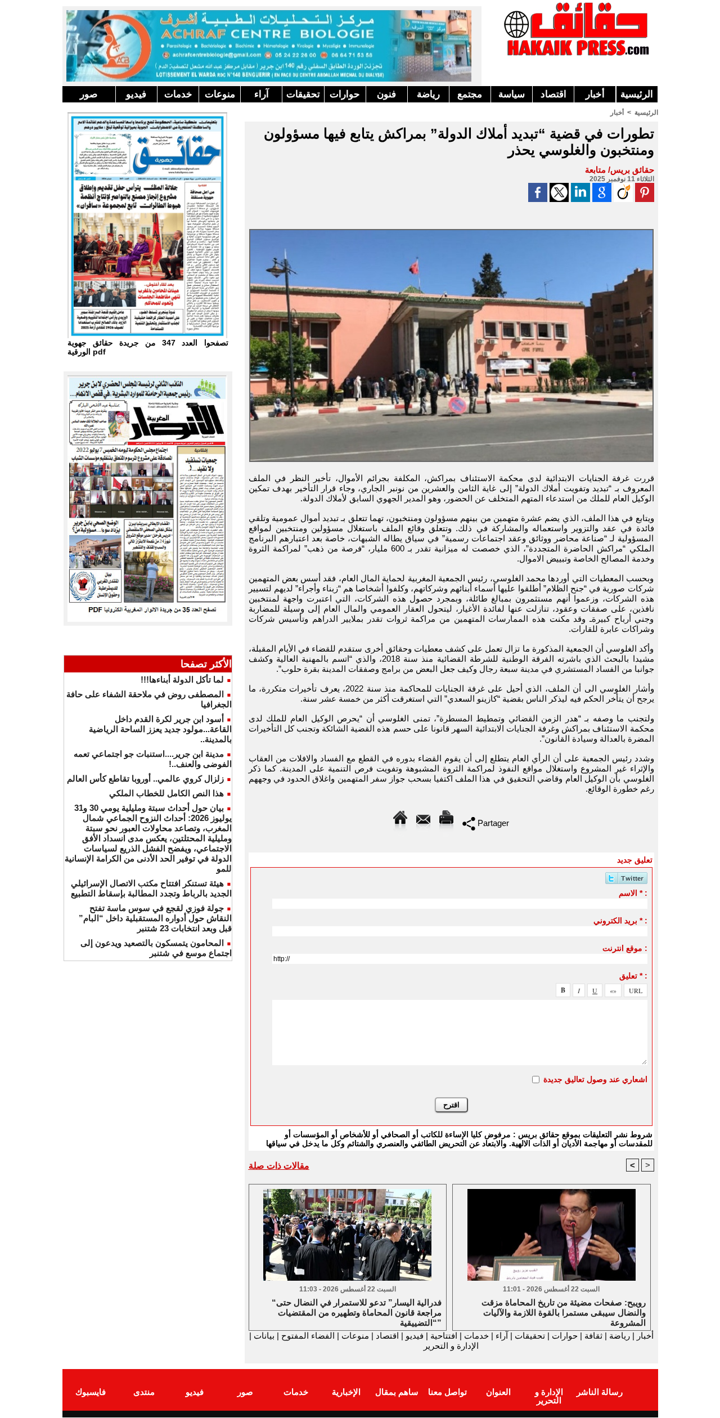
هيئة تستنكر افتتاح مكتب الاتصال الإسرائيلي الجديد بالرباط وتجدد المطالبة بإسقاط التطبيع (151, 888)
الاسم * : (633, 893)
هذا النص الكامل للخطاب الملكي (166, 793)
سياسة (511, 94)
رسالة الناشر (600, 1392)
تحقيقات (303, 94)
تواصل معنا (447, 1392)
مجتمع (469, 94)
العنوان (498, 1392)
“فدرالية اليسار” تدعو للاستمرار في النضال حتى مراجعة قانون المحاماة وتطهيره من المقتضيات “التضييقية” (357, 1312)
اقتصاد (553, 94)
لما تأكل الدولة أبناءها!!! (182, 679)
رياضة (428, 94)
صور (88, 94)
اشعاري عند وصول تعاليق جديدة (595, 1079)
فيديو (136, 94)
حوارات (345, 94)
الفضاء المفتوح (307, 1335)
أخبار (595, 94)
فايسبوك (90, 1392)
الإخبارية (346, 1392)
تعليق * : (633, 975)
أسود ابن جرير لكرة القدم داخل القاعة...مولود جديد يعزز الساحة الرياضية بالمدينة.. (160, 729)
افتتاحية (443, 1335)
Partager (492, 823)
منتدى (144, 1392)
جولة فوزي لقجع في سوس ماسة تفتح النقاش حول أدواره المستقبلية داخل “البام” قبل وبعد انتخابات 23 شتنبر (155, 918)
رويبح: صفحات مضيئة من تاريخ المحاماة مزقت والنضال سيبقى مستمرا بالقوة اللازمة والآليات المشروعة (564, 1312)
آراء (261, 94)
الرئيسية (636, 94)
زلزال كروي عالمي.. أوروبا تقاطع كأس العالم (145, 778)
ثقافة (593, 1335)
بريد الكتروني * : (620, 920)
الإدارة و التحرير (451, 1345)
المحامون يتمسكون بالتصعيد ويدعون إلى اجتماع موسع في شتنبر (156, 948)
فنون (386, 94)
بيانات (264, 1335)
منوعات (220, 94)
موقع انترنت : (624, 948)
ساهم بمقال (396, 1392)
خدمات (178, 94)
